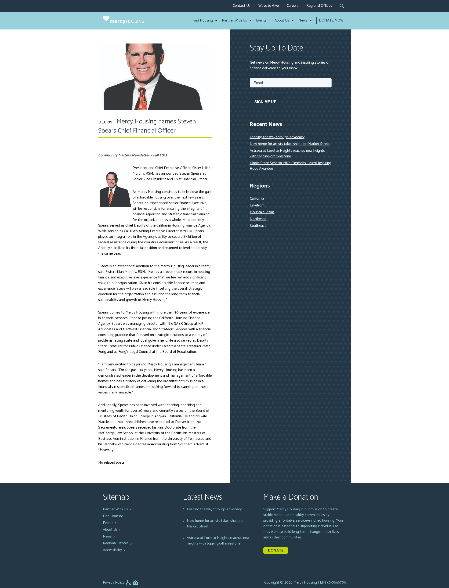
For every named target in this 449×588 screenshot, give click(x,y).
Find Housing (202, 20)
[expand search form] (342, 6)
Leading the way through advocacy (277, 137)
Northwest (258, 219)
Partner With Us (234, 20)
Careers (292, 6)
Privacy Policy (113, 582)
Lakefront (257, 205)
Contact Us (241, 6)
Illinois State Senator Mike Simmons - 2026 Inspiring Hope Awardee (290, 166)
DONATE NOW (331, 20)
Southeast (258, 226)
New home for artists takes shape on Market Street (290, 144)
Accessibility (112, 550)
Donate (275, 550)
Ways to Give (268, 6)
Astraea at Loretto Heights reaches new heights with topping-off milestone (287, 153)
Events (261, 20)
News (302, 20)
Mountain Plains (262, 212)
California (257, 198)
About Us (282, 20)
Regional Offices (319, 6)
